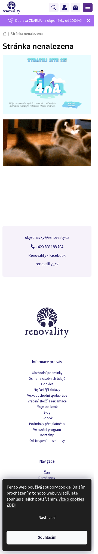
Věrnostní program (47, 430)
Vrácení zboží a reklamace (47, 401)
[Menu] (87, 7)
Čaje (47, 473)
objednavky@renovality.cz (47, 237)
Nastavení (47, 518)
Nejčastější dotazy (47, 390)
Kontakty (47, 435)
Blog (47, 413)
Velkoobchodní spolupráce (47, 396)
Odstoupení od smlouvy (47, 441)
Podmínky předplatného (47, 424)
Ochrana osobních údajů (47, 379)
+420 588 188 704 (49, 247)
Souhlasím (47, 537)
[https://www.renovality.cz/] (47, 85)
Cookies (47, 384)
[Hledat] (54, 7)
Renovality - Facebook (47, 255)
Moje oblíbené (47, 407)
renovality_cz (47, 264)
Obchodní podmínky (47, 373)
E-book (47, 418)
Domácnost (47, 478)
